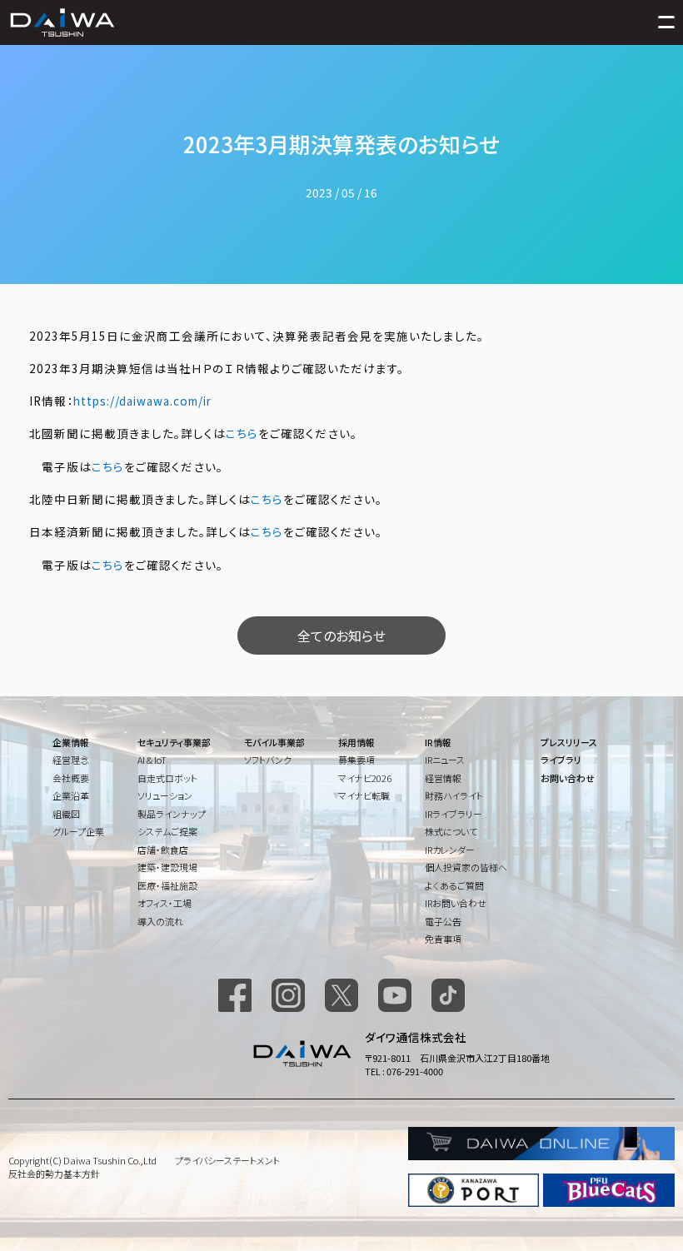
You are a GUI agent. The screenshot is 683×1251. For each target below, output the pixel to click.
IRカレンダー (450, 849)
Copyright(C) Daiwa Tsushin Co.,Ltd (82, 1160)
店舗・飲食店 (162, 849)
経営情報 (443, 778)
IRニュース (445, 759)
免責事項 (443, 938)
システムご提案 (167, 831)
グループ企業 (78, 831)
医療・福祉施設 (167, 885)
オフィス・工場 (164, 903)
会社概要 (70, 778)
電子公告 (443, 921)
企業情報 (70, 742)
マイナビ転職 (364, 795)
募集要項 (356, 759)
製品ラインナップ (171, 813)
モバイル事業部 (274, 742)
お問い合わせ (568, 778)
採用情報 (356, 742)
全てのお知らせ (341, 635)
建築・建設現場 (167, 867)
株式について (451, 831)
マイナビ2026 (364, 778)
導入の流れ (160, 921)
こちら (242, 433)
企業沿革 (70, 795)
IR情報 (438, 742)
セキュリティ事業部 (174, 742)
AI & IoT (152, 759)
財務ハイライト (454, 795)
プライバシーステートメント (227, 1160)
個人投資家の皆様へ (466, 867)
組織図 (66, 813)
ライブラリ (561, 759)
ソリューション (164, 795)
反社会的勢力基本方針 (54, 1173)
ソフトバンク (268, 759)
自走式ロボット (167, 778)
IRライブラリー (453, 813)
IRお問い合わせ (455, 903)
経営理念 (70, 759)
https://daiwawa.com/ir (142, 400)
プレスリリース (569, 742)
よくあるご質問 (454, 885)
